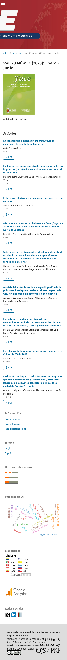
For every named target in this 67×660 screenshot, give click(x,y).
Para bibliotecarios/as (15, 428)
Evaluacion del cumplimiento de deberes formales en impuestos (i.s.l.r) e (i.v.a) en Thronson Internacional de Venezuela (33, 169)
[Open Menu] (3, 3)
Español (9, 453)
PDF (10, 157)
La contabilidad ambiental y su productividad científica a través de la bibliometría (28, 142)
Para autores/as (12, 423)
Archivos (17, 53)
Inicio (5, 53)
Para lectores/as (12, 418)
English (9, 448)
